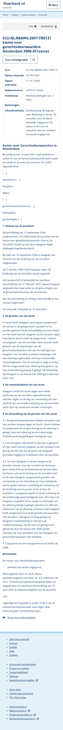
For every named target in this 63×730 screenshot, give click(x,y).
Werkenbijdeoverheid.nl (22, 718)
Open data (15, 689)
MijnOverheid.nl (18, 706)
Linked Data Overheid (21, 693)
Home (5, 15)
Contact (13, 643)
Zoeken (14, 15)
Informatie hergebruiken (22, 664)
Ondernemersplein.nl (20, 714)
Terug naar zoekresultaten (21, 617)
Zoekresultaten (28, 15)
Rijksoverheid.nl (18, 710)
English (13, 647)
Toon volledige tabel (16, 59)
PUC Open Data (17, 697)
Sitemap (13, 676)
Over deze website (19, 639)
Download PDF (47, 26)
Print (31, 26)
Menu (55, 5)
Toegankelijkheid (18, 672)
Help (11, 651)
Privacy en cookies (19, 668)
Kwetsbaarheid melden (22, 680)
